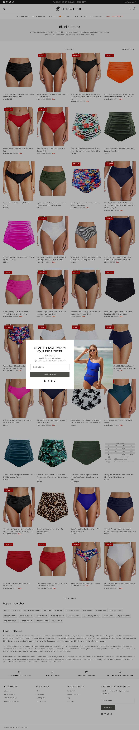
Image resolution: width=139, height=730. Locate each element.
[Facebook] (45, 381)
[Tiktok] (54, 381)
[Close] (110, 342)
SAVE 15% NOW (50, 374)
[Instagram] (48, 381)
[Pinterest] (51, 381)
